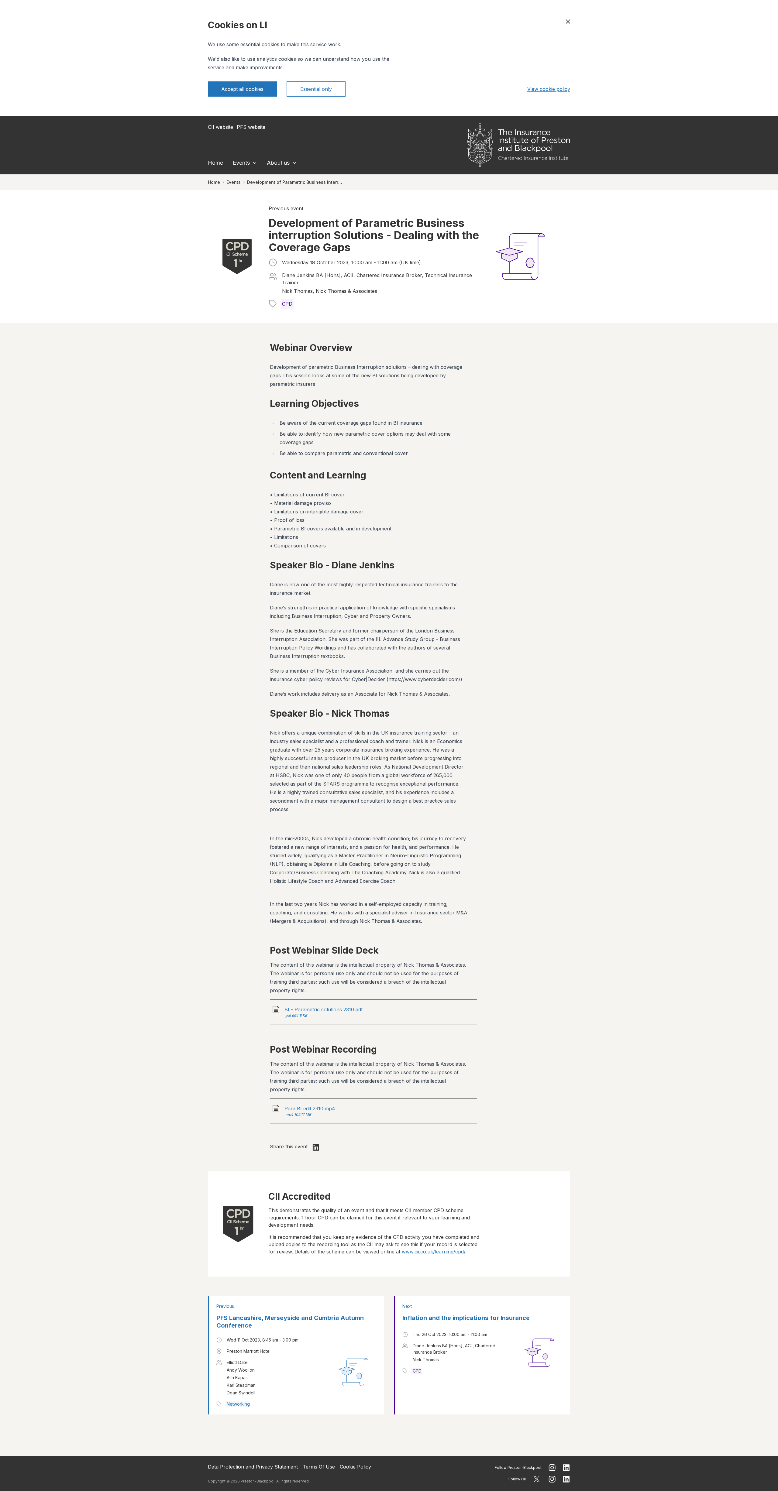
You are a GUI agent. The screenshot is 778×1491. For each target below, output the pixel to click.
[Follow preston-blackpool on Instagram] (552, 1467)
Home (215, 162)
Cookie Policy (355, 1467)
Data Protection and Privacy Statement (253, 1467)
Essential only (316, 89)
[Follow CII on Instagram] (552, 1479)
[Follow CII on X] (536, 1479)
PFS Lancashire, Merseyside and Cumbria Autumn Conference (290, 1321)
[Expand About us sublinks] (294, 162)
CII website (220, 127)
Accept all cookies (242, 89)
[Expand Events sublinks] (254, 162)
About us (278, 162)
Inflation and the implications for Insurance (466, 1317)
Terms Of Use (319, 1467)
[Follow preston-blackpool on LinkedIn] (566, 1467)
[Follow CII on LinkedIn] (566, 1479)
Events (241, 162)
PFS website (251, 127)
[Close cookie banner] (568, 21)
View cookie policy (548, 89)
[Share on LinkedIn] (316, 1147)
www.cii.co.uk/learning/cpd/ (433, 1252)
